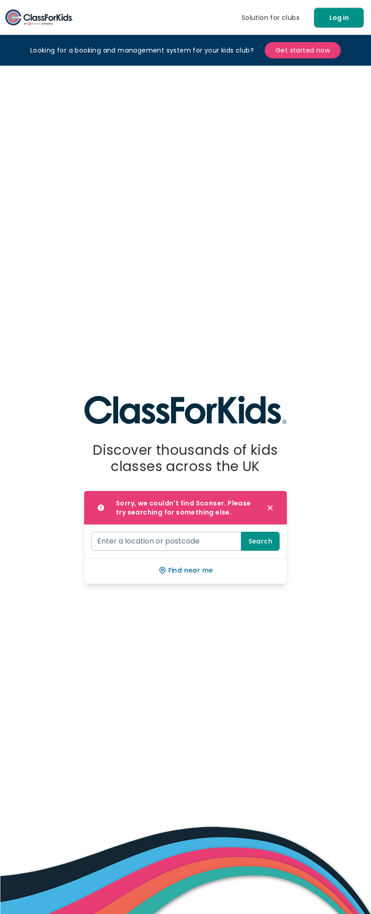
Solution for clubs (271, 17)
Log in (339, 17)
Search (260, 541)
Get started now (303, 50)
